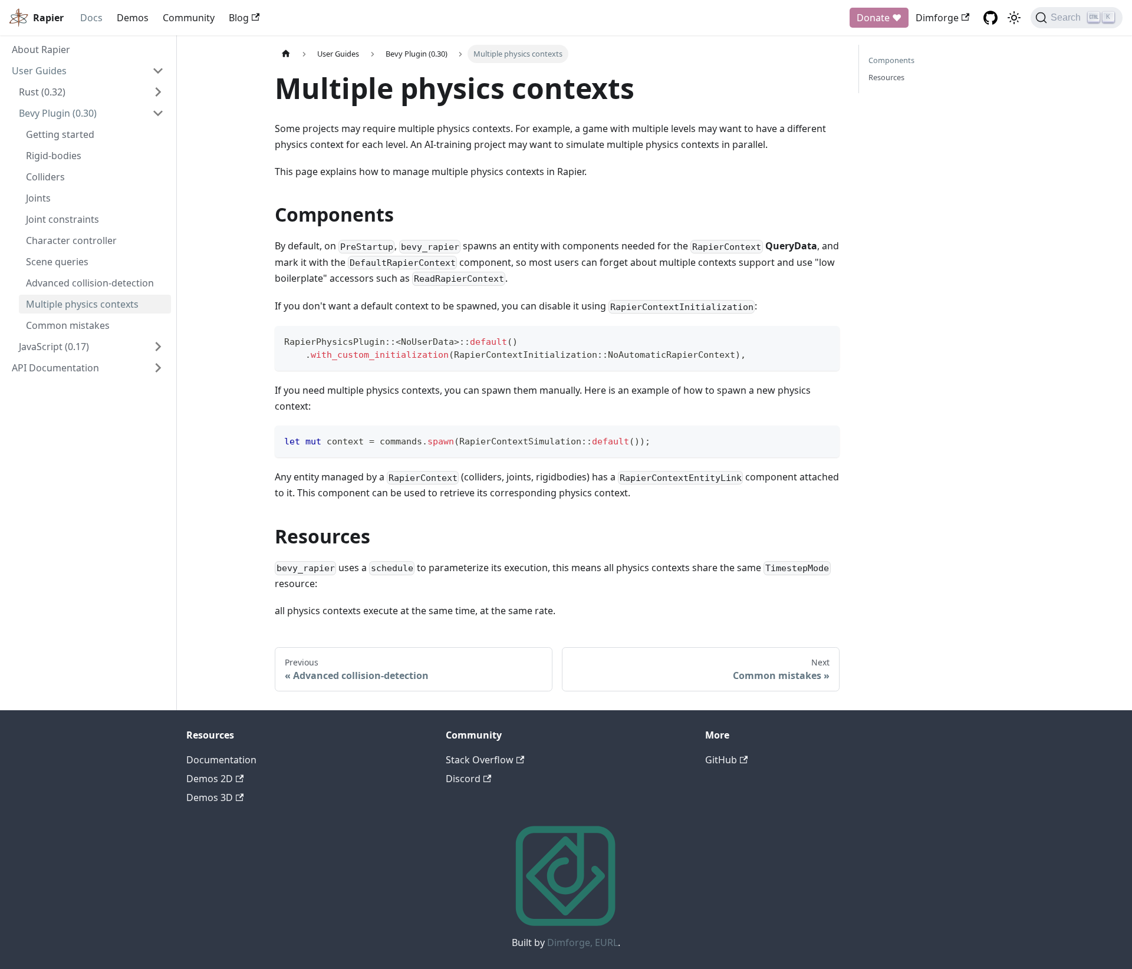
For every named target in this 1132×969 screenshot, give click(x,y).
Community (189, 17)
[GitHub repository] (990, 17)
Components (891, 60)
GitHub (721, 759)
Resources (886, 77)
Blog (239, 17)
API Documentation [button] (55, 367)
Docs (91, 17)
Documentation (221, 759)
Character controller (71, 240)
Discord (463, 778)
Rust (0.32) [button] (42, 91)
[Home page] (286, 54)
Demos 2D (209, 778)
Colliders (45, 176)
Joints (38, 198)
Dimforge (937, 17)
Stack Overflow (480, 759)
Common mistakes (68, 325)
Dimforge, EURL (582, 942)
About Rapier (41, 49)
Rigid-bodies (53, 155)
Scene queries (57, 261)
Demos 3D (209, 797)
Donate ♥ (879, 17)
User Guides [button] (39, 70)
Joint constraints (62, 219)
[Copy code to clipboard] (825, 340)
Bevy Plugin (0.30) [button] (58, 113)
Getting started (60, 134)
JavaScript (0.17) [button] (54, 346)
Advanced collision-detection (90, 282)
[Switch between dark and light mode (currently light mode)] (1014, 17)
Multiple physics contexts (82, 304)
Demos (133, 17)
